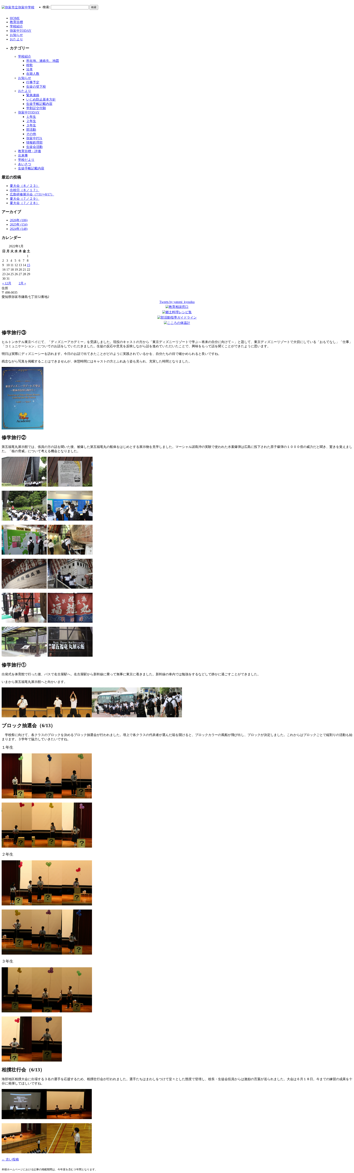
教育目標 (16, 22)
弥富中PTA (34, 138)
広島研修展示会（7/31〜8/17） (32, 194)
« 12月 (6, 283)
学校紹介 (16, 26)
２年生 (31, 121)
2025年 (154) (18, 224)
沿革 (29, 69)
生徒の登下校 (36, 86)
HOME (15, 18)
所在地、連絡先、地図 (42, 60)
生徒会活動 (34, 147)
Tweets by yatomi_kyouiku (177, 302)
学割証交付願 (36, 108)
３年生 (31, 125)
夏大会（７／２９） (24, 198)
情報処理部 (34, 142)
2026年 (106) (18, 220)
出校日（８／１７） (24, 190)
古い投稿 (10, 1159)
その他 (31, 134)
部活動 (31, 129)
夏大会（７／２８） (24, 203)
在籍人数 (32, 73)
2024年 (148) (18, 229)
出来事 (23, 155)
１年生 (31, 116)
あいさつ (24, 164)
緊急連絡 (32, 95)
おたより (16, 39)
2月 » (22, 283)
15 (28, 265)
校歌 (29, 65)
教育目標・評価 (29, 151)
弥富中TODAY (20, 30)
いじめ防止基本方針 (41, 99)
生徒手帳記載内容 (39, 104)
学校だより (26, 159)
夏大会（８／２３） (24, 185)
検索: (46, 7)
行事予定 (32, 82)
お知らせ (16, 35)
